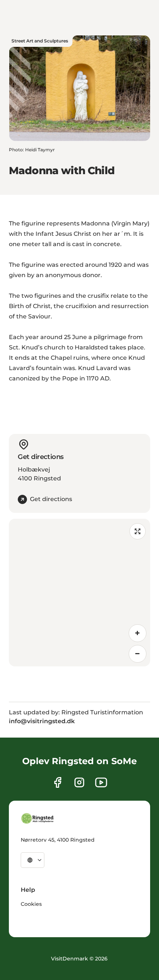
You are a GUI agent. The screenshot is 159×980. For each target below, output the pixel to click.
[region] (79, 592)
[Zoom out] (137, 654)
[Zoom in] (137, 633)
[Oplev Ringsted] (37, 818)
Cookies (31, 904)
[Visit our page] (57, 782)
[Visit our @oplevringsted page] (101, 782)
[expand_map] (137, 531)
